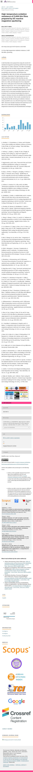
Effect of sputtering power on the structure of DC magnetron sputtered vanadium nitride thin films (18, 563)
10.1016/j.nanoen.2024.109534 (9, 551)
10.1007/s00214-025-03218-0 (9, 531)
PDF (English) (7, 402)
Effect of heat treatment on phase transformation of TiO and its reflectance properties (17, 570)
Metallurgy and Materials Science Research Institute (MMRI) (15, 760)
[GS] (16, 704)
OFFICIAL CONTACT (21, 765)
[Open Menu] (1, 1)
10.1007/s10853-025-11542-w (9, 522)
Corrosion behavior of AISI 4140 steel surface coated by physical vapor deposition (18, 578)
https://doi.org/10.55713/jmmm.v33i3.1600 (15, 46)
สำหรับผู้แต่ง (5, 633)
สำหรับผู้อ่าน (5, 631)
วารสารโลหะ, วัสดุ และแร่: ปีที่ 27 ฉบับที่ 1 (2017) (17, 565)
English (4, 598)
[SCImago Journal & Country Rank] (11, 739)
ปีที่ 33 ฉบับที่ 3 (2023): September (10, 8)
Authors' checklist (7, 729)
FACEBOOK (6, 766)
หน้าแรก (3, 6)
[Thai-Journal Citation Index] (16, 696)
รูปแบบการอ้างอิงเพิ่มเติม (9, 427)
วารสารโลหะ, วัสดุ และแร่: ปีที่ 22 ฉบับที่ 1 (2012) (17, 580)
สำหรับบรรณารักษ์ (6, 635)
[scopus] (16, 654)
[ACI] (16, 681)
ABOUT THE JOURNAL (9, 765)
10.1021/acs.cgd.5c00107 (8, 541)
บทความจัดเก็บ (9, 6)
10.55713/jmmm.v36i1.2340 (9, 513)
